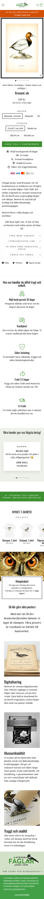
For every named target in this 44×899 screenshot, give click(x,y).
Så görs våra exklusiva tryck (22, 247)
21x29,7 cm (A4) (15, 128)
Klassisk (29, 116)
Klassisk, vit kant (12, 116)
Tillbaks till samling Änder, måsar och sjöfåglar (22, 496)
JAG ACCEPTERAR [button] (22, 895)
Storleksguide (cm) (22, 241)
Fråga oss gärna (21, 255)
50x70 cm (14, 135)
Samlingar (19, 85)
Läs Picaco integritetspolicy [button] (14, 889)
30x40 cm (32, 128)
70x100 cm (29, 135)
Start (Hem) (8, 85)
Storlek (22, 123)
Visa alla (22, 517)
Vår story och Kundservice (21, 871)
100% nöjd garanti (22, 236)
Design (22, 111)
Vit (38, 116)
